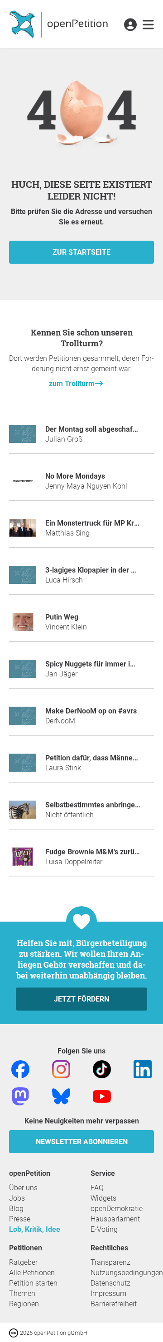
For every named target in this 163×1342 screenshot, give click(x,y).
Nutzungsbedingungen (127, 1272)
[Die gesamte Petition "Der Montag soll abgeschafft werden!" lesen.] (22, 437)
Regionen (24, 1304)
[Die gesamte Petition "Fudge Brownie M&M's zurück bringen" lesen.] (22, 860)
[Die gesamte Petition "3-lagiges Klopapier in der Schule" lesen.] (22, 578)
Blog (16, 1208)
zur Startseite (81, 252)
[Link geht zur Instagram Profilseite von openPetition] (61, 1069)
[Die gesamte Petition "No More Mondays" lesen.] (22, 484)
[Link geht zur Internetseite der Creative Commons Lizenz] (14, 1332)
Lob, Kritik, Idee (34, 1229)
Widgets (103, 1198)
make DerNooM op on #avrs (91, 711)
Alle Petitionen (32, 1272)
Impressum (108, 1293)
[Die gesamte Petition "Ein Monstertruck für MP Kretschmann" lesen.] (22, 531)
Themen (22, 1293)
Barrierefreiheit (114, 1304)
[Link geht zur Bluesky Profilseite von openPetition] (61, 1096)
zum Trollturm (72, 383)
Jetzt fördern (81, 999)
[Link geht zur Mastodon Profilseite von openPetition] (20, 1096)
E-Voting (104, 1229)
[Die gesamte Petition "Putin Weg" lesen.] (22, 625)
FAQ (97, 1188)
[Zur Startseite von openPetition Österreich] (59, 24)
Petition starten (33, 1283)
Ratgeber (23, 1262)
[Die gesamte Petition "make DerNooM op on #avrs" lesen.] (22, 719)
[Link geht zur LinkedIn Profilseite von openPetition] (143, 1069)
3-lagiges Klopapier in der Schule (99, 570)
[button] (130, 25)
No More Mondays (75, 476)
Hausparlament (115, 1219)
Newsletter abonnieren (82, 1141)
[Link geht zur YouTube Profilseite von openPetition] (102, 1096)
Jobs (17, 1198)
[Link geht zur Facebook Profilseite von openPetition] (20, 1069)
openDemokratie (117, 1208)
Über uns (23, 1188)
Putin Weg (61, 617)
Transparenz (110, 1262)
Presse (19, 1219)
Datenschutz (110, 1283)
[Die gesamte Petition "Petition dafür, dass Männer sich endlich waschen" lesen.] (22, 766)
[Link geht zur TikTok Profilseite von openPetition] (102, 1069)
